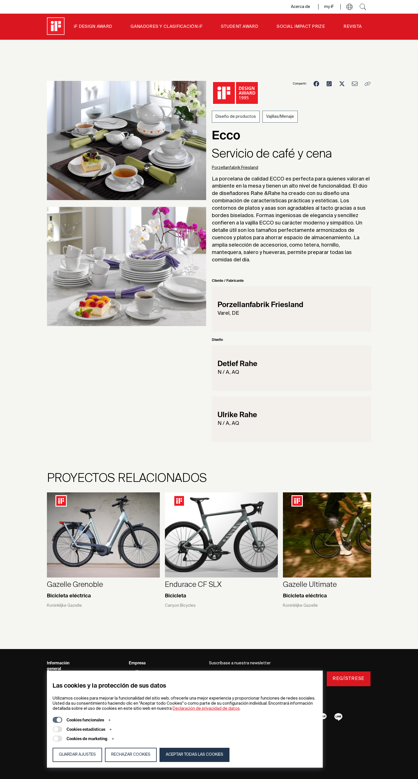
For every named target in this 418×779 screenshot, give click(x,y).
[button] (349, 7)
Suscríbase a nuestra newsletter (240, 663)
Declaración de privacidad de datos (206, 709)
